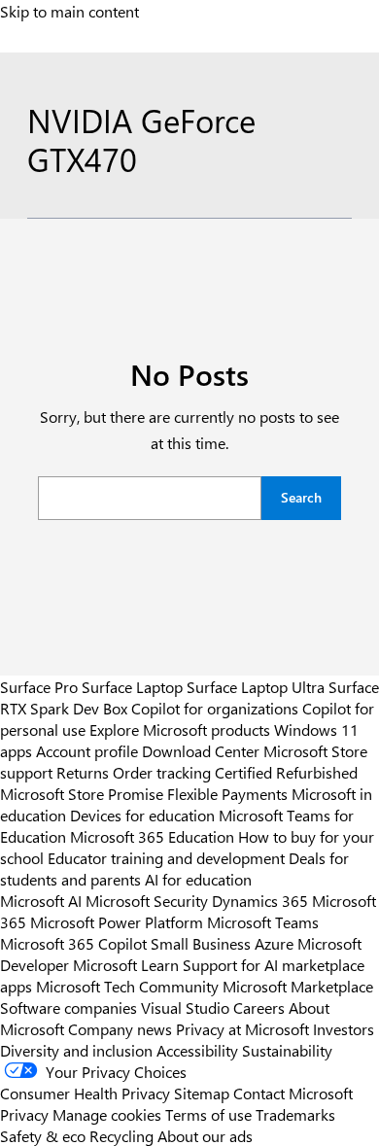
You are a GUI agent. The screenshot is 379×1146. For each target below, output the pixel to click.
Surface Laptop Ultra (256, 686)
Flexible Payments (227, 793)
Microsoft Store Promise (81, 793)
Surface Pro (39, 686)
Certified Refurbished (286, 771)
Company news (120, 1028)
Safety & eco (43, 1135)
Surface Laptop (132, 686)
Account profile (87, 750)
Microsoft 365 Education (152, 836)
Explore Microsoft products (179, 729)
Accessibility (197, 1049)
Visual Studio (185, 1007)
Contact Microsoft (293, 1092)
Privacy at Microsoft (242, 1028)
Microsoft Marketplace (298, 985)
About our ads (205, 1135)
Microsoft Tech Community (127, 985)
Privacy (26, 1114)
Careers (259, 1007)
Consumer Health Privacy (85, 1092)
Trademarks (295, 1114)
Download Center (200, 750)
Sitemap (201, 1092)
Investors (343, 1028)
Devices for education (142, 814)
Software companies (68, 1007)
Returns (82, 771)
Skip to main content (69, 10)
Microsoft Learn (126, 964)
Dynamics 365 (260, 900)
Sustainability (287, 1049)
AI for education (198, 878)
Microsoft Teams (263, 921)
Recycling (121, 1135)
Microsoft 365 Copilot (73, 943)
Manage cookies (106, 1114)
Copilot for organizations (214, 707)
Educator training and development (166, 857)
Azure (274, 943)
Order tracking (162, 771)
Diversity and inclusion (76, 1049)
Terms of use (208, 1114)
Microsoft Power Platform (116, 921)
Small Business (201, 943)
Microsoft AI (41, 900)
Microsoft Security (147, 900)
